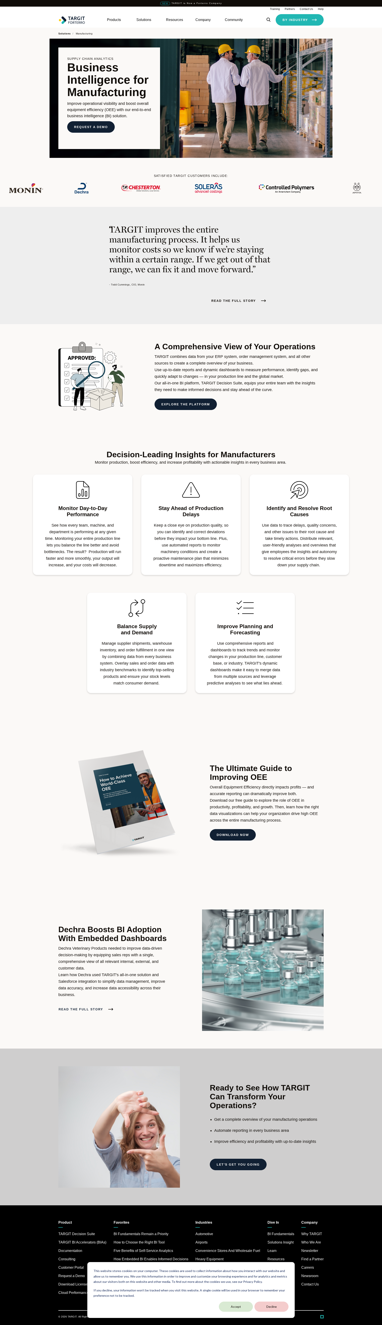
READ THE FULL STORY (234, 300)
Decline (271, 1306)
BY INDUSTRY (295, 20)
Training (275, 9)
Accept (236, 1306)
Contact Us (306, 9)
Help (321, 9)
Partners (290, 9)
